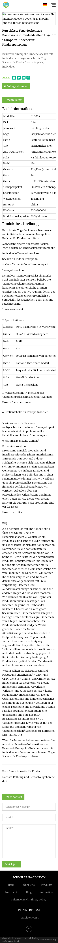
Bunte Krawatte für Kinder (24, 771)
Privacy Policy (38, 899)
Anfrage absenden (17, 86)
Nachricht (11, 892)
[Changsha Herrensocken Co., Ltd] (6, 4)
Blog (29, 892)
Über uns (29, 884)
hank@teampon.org (47, 940)
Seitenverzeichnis (22, 899)
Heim (11, 884)
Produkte (46, 884)
